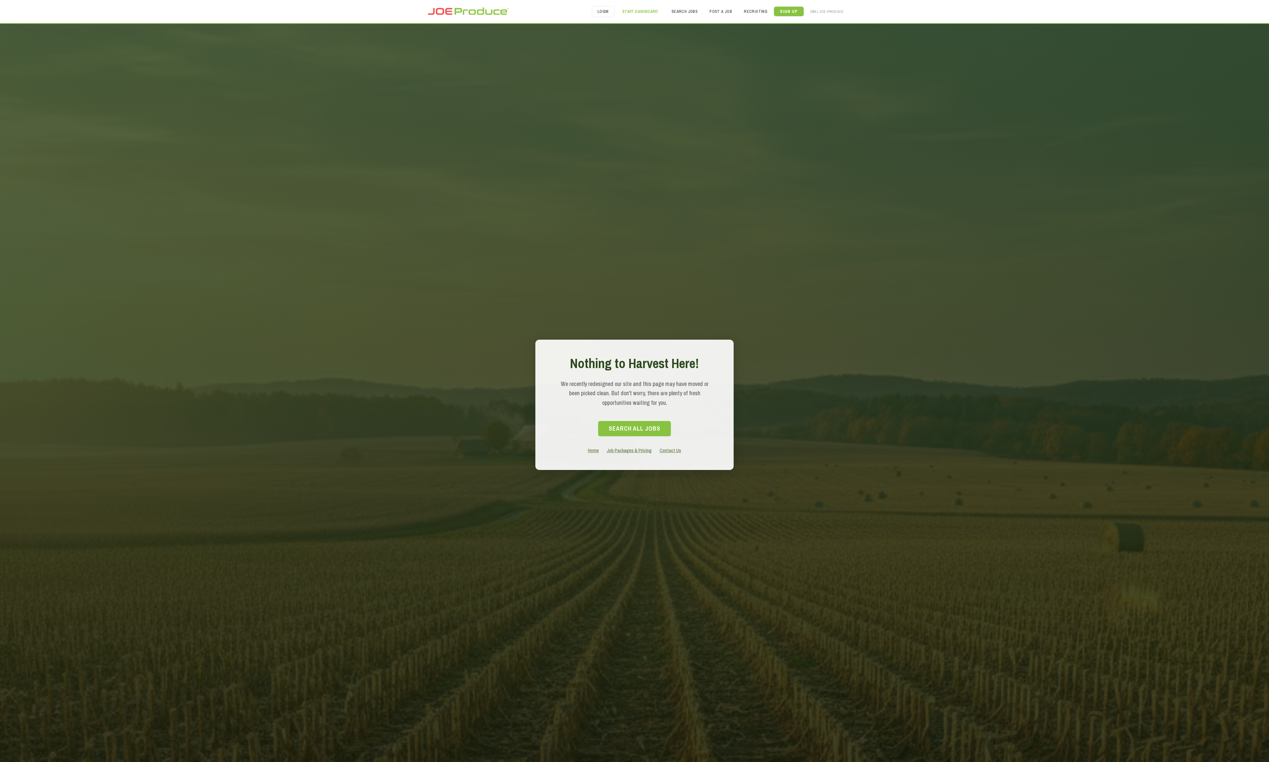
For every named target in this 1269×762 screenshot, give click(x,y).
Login (603, 11)
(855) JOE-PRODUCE (826, 11)
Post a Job (721, 11)
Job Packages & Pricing (629, 450)
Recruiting (755, 11)
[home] (468, 11)
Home (593, 450)
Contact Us (670, 450)
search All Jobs (634, 428)
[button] (789, 11)
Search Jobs (685, 11)
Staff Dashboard (640, 11)
